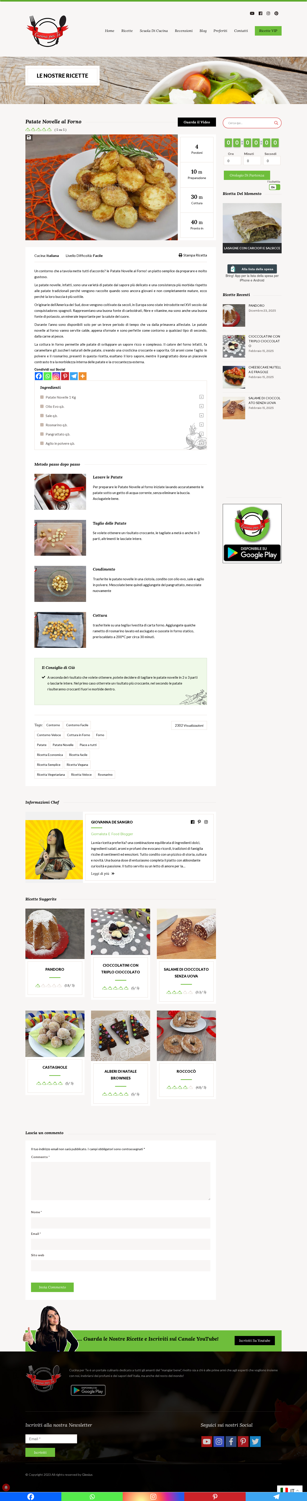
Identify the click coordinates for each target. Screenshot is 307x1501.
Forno (100, 735)
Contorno (53, 725)
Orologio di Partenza (247, 175)
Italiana (53, 255)
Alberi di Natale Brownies (121, 1074)
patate (46, 291)
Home (109, 30)
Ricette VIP (268, 30)
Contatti (241, 30)
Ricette (127, 30)
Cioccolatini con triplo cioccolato (120, 968)
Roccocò (186, 1071)
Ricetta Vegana (77, 764)
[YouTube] (206, 1441)
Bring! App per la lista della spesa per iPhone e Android (252, 277)
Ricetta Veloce (81, 774)
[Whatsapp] (47, 376)
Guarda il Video (197, 122)
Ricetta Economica (50, 755)
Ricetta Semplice (48, 764)
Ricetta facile (78, 755)
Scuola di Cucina (154, 30)
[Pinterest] (65, 376)
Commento (40, 1157)
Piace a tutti (88, 745)
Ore (231, 154)
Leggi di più (100, 873)
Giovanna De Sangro (112, 822)
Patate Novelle (63, 745)
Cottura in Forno (78, 735)
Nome (36, 1212)
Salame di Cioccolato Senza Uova (186, 972)
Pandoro (54, 969)
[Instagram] (56, 376)
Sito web (37, 1255)
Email (36, 1234)
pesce (59, 336)
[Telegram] (74, 376)
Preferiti (220, 30)
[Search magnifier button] (276, 123)
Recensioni (184, 30)
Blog (203, 30)
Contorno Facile (77, 725)
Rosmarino (105, 774)
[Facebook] (39, 376)
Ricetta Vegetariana (51, 774)
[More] (83, 376)
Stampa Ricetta (195, 255)
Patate (42, 745)
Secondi (270, 154)
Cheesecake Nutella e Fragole (265, 369)
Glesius (87, 1474)
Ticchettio (273, 181)
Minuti (249, 154)
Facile (98, 255)
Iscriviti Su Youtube (254, 1340)
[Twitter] (255, 1441)
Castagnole (54, 1067)
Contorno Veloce (49, 735)
